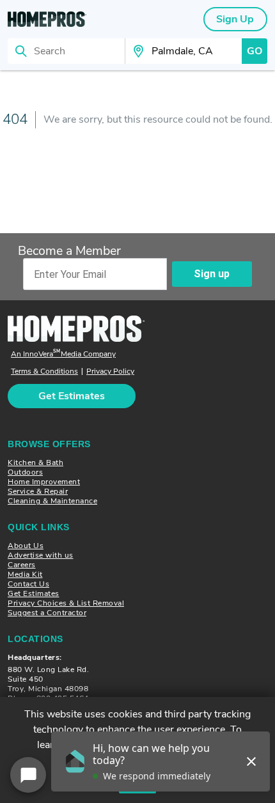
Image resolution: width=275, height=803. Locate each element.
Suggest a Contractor (47, 613)
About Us (25, 545)
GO (254, 51)
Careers (22, 565)
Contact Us (28, 584)
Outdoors (25, 472)
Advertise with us (41, 555)
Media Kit (25, 574)
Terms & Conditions (44, 371)
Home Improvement (44, 482)
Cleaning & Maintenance (52, 501)
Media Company (63, 354)
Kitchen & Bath (35, 462)
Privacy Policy (110, 371)
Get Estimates (33, 593)
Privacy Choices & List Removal (66, 603)
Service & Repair (38, 491)
